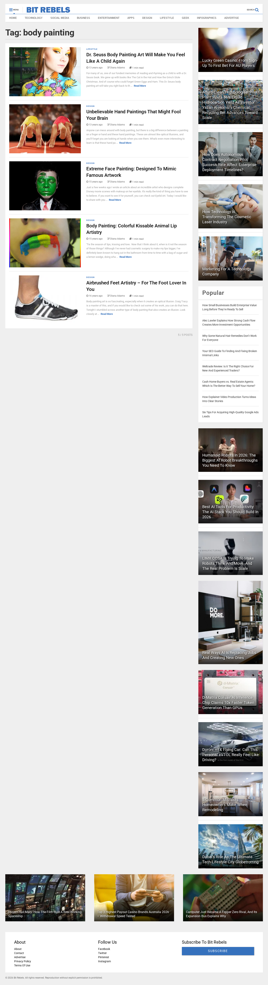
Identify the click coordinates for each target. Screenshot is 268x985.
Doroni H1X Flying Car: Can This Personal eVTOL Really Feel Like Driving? (230, 754)
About (18, 949)
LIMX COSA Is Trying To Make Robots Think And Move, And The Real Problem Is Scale (228, 563)
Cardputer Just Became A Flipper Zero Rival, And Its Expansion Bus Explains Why (221, 914)
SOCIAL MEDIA (59, 17)
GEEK (185, 17)
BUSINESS (83, 17)
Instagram (104, 961)
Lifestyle (92, 49)
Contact (19, 953)
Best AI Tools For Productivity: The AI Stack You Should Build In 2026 (230, 511)
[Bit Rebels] (46, 11)
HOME (13, 17)
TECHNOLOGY (34, 17)
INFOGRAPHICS (206, 17)
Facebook (104, 949)
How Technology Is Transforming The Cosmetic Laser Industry (226, 216)
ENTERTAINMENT (108, 17)
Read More (140, 85)
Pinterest (103, 957)
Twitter (102, 953)
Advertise (20, 957)
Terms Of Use (22, 965)
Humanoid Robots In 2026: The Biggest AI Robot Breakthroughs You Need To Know (230, 460)
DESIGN (147, 17)
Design (90, 106)
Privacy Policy (22, 961)
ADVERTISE (231, 17)
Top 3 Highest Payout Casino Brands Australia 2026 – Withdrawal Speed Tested (133, 914)
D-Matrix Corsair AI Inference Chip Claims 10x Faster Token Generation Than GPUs (228, 702)
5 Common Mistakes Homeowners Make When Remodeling (224, 804)
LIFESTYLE (167, 17)
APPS (130, 17)
